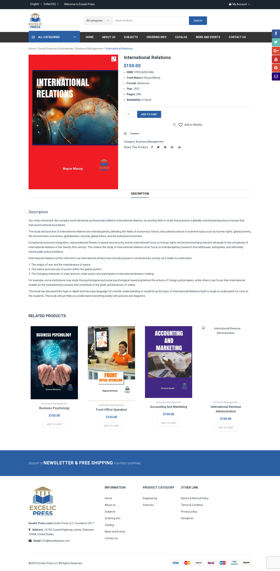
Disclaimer (187, 518)
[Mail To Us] (276, 76)
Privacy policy (189, 511)
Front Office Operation (111, 409)
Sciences (148, 504)
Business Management (89, 48)
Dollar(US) (50, 4)
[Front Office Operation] (111, 363)
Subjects (110, 511)
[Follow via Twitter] (276, 42)
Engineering (150, 498)
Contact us (111, 538)
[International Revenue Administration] (225, 362)
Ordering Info (113, 518)
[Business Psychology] (54, 362)
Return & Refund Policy (195, 498)
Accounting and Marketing (168, 407)
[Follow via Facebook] (276, 34)
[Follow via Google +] (276, 51)
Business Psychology (54, 408)
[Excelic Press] (35, 20)
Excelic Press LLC (48, 563)
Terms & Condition (192, 504)
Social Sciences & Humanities (55, 48)
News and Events (115, 531)
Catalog (109, 524)
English (34, 4)
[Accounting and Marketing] (168, 362)
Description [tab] (140, 193)
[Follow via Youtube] (276, 59)
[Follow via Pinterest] (276, 68)
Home (32, 48)
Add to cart (149, 114)
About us (110, 504)
